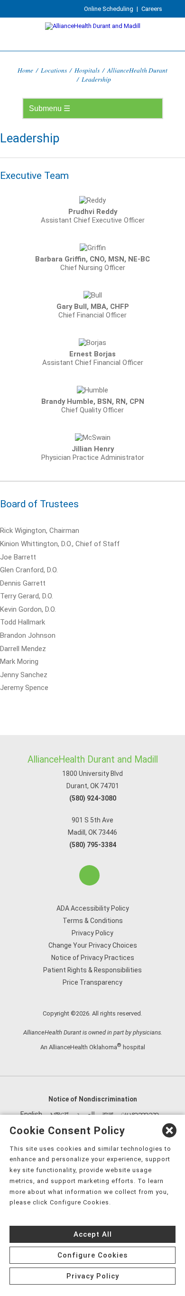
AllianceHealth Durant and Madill (93, 759)
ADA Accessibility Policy (92, 908)
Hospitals (87, 70)
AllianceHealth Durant (137, 70)
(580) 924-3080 (92, 798)
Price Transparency (92, 982)
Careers (151, 8)
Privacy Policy (92, 933)
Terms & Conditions (93, 920)
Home (25, 70)
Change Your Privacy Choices (92, 945)
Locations (54, 70)
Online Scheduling (108, 8)
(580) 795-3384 (92, 844)
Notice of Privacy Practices (92, 957)
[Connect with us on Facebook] (89, 875)
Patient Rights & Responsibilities (92, 970)
